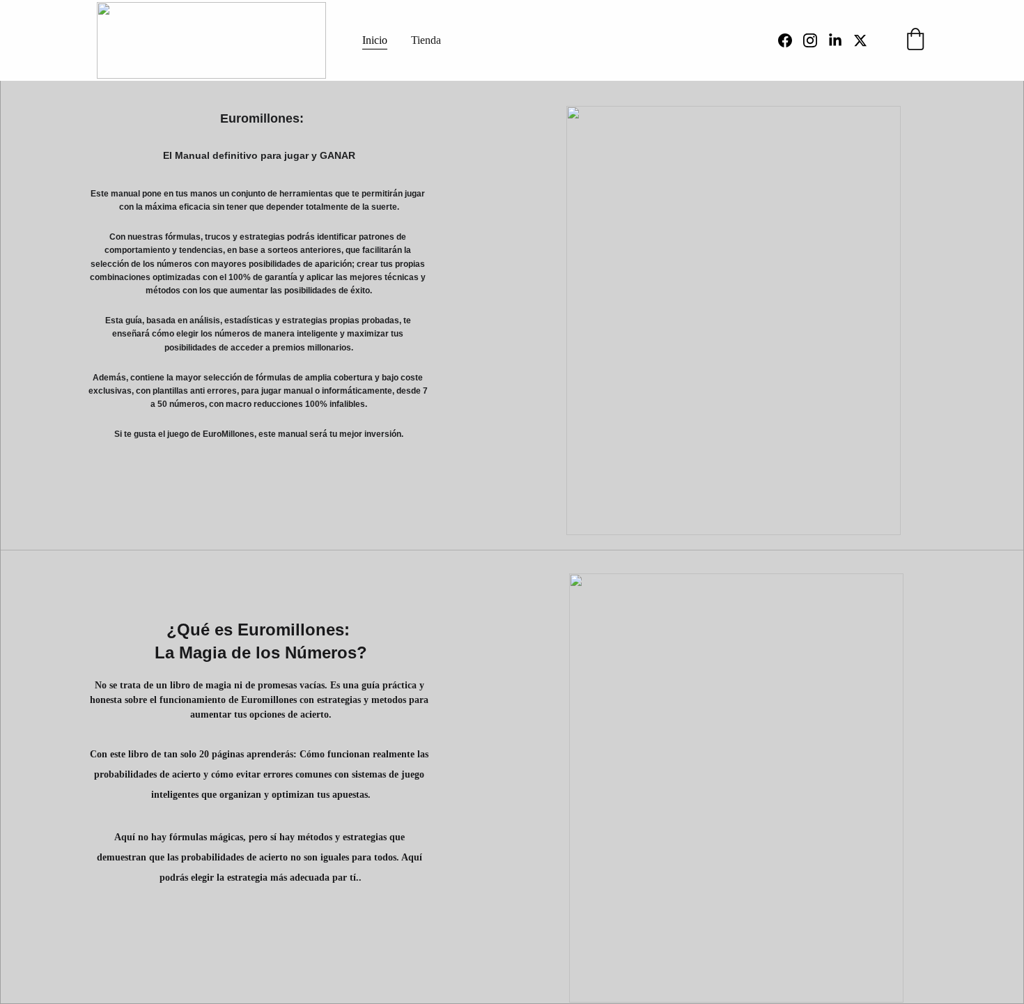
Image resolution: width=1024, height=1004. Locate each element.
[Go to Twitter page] (860, 40)
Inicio (374, 40)
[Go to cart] (915, 40)
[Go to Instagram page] (815, 40)
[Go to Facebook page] (790, 40)
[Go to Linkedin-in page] (840, 40)
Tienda (426, 40)
